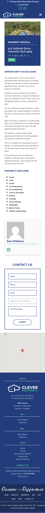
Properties (23, 437)
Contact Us (29, 499)
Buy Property (23, 434)
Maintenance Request (22, 454)
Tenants (23, 451)
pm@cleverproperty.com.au (28, 471)
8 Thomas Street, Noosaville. (22, 398)
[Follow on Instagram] (24, 8)
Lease (13, 499)
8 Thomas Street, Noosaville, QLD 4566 (24, 2)
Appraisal (22, 422)
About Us (14, 495)
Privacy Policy (23, 476)
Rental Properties (22, 459)
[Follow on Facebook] (20, 8)
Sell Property (23, 420)
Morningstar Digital (27, 508)
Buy (39, 495)
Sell (33, 495)
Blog (20, 499)
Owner (22, 448)
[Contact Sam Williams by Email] (8, 250)
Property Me (22, 456)
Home (6, 495)
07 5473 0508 (23, 4)
